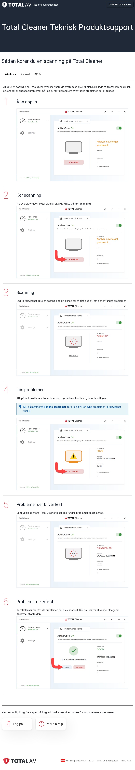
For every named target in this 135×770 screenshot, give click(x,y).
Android (25, 74)
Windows (10, 74)
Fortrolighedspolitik (76, 760)
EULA (91, 760)
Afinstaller (126, 760)
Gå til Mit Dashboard (120, 4)
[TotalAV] (19, 760)
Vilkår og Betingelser (107, 760)
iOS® (38, 74)
